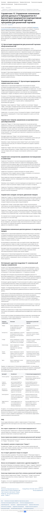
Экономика (3, 2)
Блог (2, 500)
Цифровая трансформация (7, 4)
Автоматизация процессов (16, 508)
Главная (2, 7)
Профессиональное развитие (20, 4)
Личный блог (8, 7)
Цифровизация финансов (13, 2)
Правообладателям (5, 504)
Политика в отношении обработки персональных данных (17, 500)
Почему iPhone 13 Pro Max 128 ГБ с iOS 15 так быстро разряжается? (32, 489)
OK (25, 511)
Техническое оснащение (36, 2)
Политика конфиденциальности (26, 502)
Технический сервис (5, 508)
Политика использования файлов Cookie (9, 502)
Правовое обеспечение (25, 2)
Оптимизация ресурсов (28, 508)
